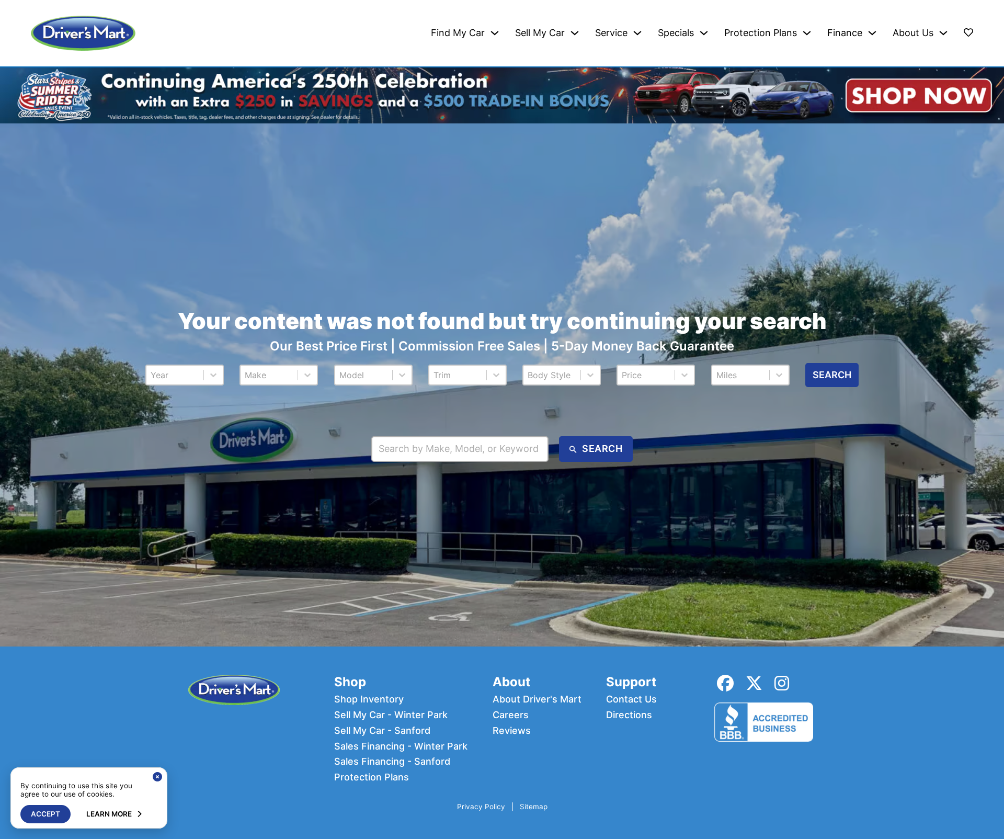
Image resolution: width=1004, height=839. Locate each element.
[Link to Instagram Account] (781, 683)
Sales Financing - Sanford (392, 761)
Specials (676, 33)
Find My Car (458, 33)
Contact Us (631, 699)
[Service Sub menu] (637, 33)
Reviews (512, 730)
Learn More (109, 814)
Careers (511, 715)
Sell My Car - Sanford (382, 730)
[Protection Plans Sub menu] (807, 33)
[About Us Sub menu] (943, 33)
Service (611, 33)
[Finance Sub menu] (872, 33)
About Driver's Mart (537, 699)
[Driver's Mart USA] (83, 33)
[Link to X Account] (754, 683)
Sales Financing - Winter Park (400, 746)
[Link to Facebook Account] (725, 683)
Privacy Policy (481, 807)
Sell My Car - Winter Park (391, 715)
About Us (913, 33)
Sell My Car (540, 33)
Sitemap (533, 807)
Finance (844, 33)
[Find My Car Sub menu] (494, 33)
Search (832, 374)
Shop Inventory (369, 699)
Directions (629, 715)
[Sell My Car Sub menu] (574, 33)
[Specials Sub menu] (704, 33)
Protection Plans (760, 33)
